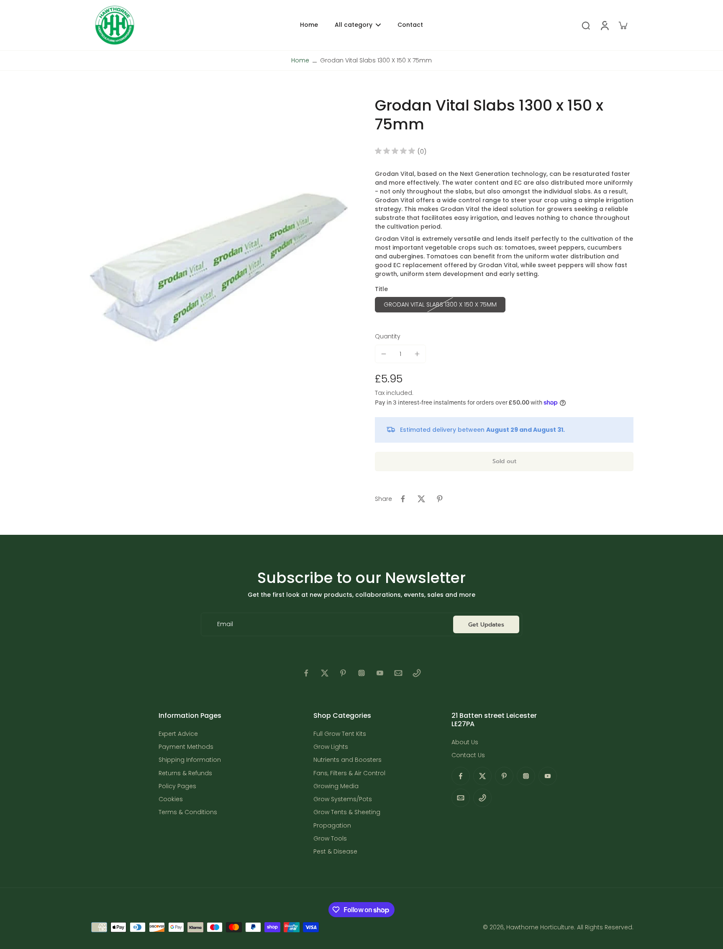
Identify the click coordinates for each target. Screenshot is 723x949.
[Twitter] (324, 673)
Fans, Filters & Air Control (349, 773)
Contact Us (468, 755)
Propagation (332, 826)
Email (225, 624)
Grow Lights (330, 747)
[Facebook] (306, 673)
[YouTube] (380, 673)
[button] (504, 461)
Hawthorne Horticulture (540, 927)
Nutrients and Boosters (347, 760)
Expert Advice (178, 734)
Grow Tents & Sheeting (346, 812)
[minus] (383, 354)
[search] (586, 25)
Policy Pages (177, 786)
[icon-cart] (622, 25)
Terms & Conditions (188, 812)
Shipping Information (190, 760)
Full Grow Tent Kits (339, 734)
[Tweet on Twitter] (421, 499)
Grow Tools (330, 839)
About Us (464, 742)
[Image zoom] (219, 268)
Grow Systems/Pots (342, 799)
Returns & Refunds (185, 773)
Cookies (171, 799)
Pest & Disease (335, 852)
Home (300, 60)
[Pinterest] (343, 673)
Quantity (387, 336)
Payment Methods (186, 747)
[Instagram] (361, 673)
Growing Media (336, 786)
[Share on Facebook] (403, 499)
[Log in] (604, 25)
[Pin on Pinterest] (440, 499)
